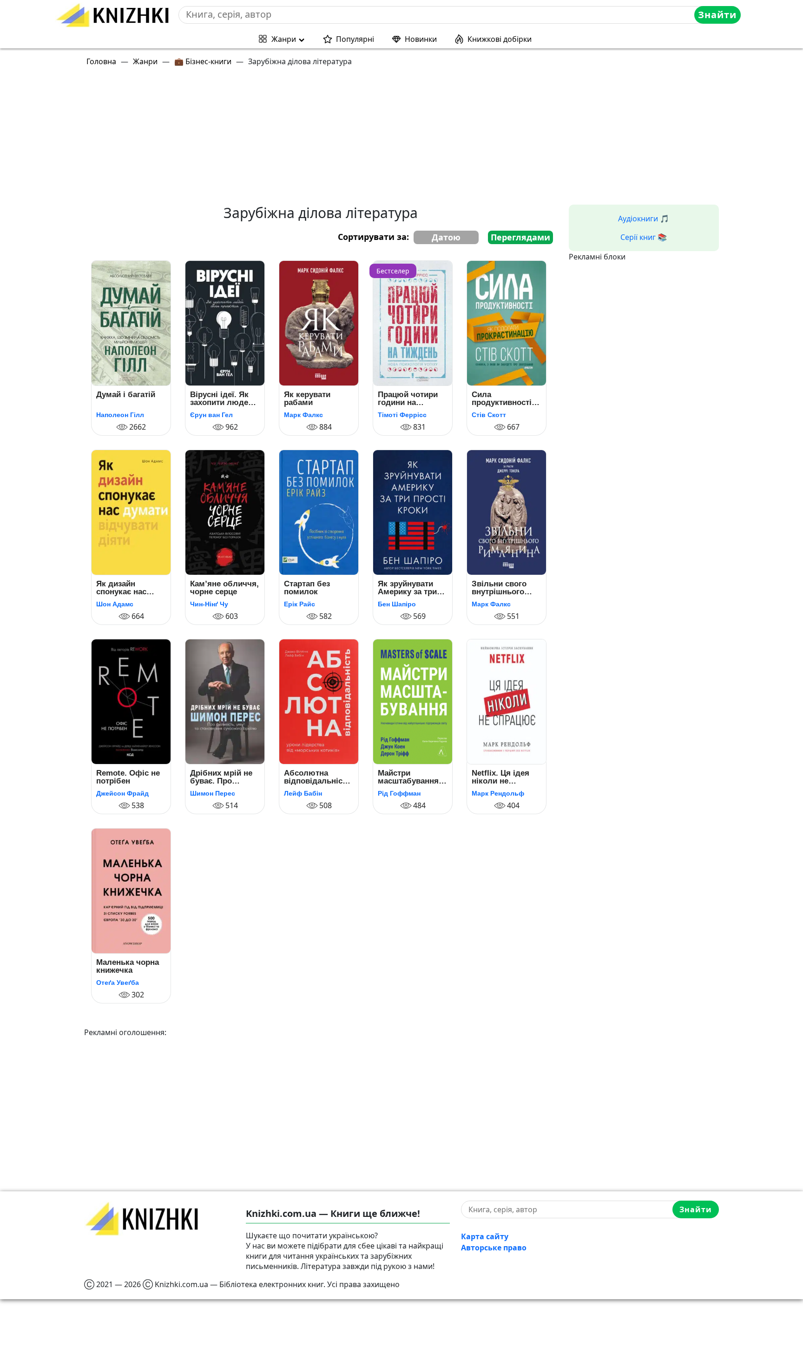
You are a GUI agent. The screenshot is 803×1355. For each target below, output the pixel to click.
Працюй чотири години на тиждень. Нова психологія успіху (412, 399)
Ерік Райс (299, 604)
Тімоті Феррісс (402, 414)
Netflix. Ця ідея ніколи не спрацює (500, 777)
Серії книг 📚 (643, 237)
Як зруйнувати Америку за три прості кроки (407, 588)
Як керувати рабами (307, 399)
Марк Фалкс (303, 414)
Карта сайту (484, 1236)
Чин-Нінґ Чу (209, 604)
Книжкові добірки (499, 39)
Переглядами (520, 237)
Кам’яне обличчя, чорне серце (224, 588)
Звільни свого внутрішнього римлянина (499, 588)
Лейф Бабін (303, 793)
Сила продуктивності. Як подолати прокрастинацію (503, 399)
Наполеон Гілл (120, 414)
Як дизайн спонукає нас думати (121, 588)
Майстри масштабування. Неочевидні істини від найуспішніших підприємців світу (412, 777)
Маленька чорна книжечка (127, 966)
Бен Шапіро (397, 604)
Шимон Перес (212, 793)
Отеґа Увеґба (117, 982)
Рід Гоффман (399, 793)
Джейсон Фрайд (122, 793)
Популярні (355, 39)
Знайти (717, 14)
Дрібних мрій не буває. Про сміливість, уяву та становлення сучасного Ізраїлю (222, 777)
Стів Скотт (489, 414)
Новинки (421, 39)
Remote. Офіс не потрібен (128, 777)
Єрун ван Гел (211, 414)
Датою (446, 237)
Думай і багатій (125, 395)
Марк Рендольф (498, 793)
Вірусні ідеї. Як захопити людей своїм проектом (221, 399)
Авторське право (494, 1247)
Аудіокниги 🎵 (643, 218)
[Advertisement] (363, 139)
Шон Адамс (114, 604)
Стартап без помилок (307, 588)
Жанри (283, 39)
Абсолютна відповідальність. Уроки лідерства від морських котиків (318, 777)
